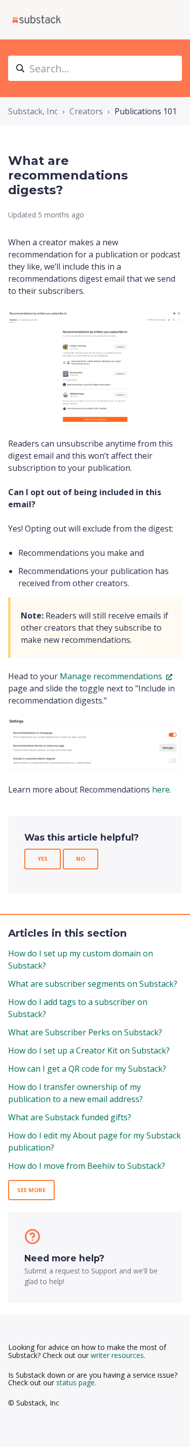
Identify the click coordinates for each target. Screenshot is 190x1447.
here (161, 789)
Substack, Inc (33, 111)
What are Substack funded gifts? (69, 1117)
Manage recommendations (112, 676)
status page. (76, 1382)
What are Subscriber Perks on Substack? (85, 1032)
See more (31, 1190)
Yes (42, 858)
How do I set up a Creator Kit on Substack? (89, 1050)
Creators (86, 111)
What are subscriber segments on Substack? (92, 983)
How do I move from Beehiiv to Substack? (86, 1165)
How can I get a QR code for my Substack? (87, 1068)
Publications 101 (146, 111)
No (80, 858)
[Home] (36, 19)
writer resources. (118, 1355)
